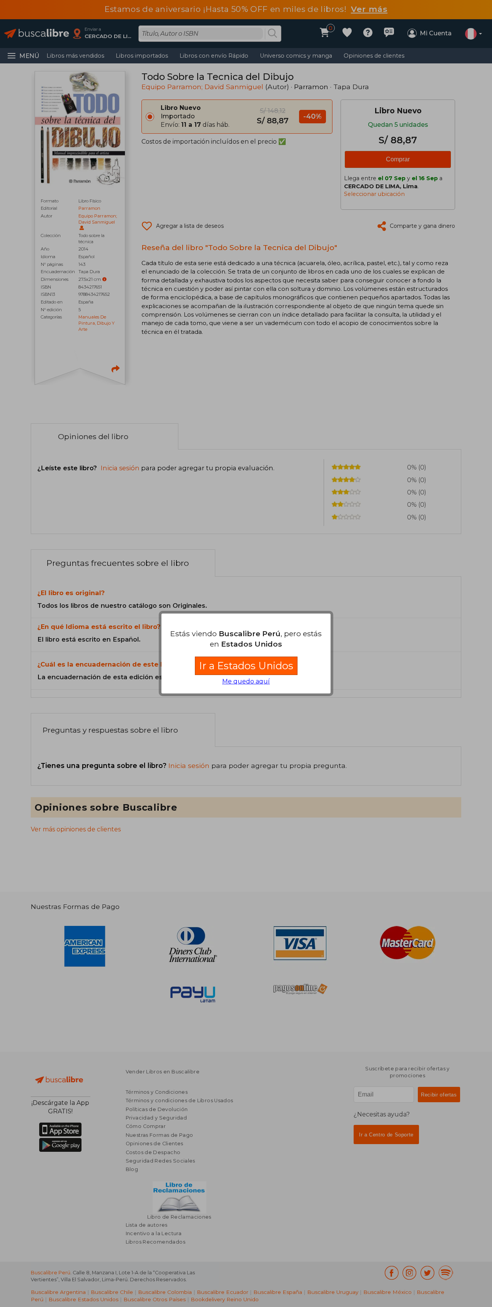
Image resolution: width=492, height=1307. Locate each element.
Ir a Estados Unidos (246, 666)
